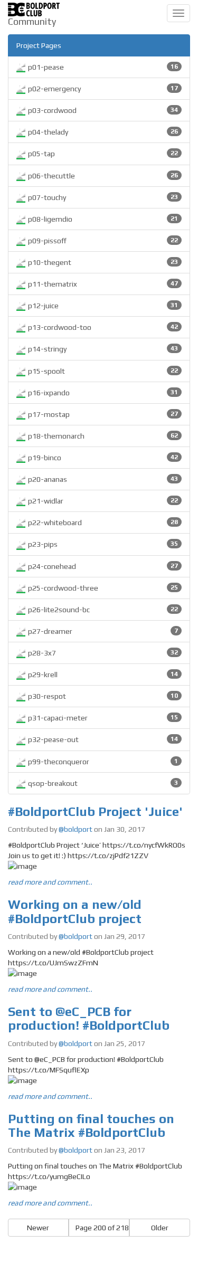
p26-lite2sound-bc (102, 609)
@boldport (75, 829)
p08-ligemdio (102, 219)
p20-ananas (102, 479)
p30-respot (102, 696)
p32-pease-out (102, 739)
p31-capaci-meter (102, 718)
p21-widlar (102, 501)
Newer (38, 1227)
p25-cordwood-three (102, 588)
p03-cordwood (102, 110)
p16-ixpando (102, 392)
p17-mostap (102, 414)
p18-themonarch (102, 436)
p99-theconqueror (102, 761)
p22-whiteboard (102, 522)
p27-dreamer (102, 631)
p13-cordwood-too (102, 327)
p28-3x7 (102, 653)
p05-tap (102, 153)
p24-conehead (102, 566)
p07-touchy (102, 197)
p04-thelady (102, 132)
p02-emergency (102, 88)
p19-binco (102, 457)
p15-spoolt (102, 371)
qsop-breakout (102, 783)
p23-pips (102, 544)
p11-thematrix (102, 284)
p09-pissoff (102, 240)
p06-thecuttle (102, 176)
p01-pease (102, 67)
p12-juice (102, 305)
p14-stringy (102, 349)
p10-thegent (102, 262)
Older (159, 1227)
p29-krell (102, 674)
